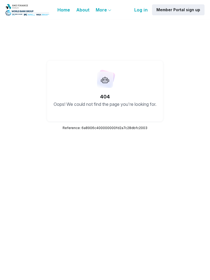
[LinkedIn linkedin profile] (12, 258)
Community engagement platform (143, 258)
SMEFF (128, 222)
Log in (141, 10)
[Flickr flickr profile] (23, 258)
